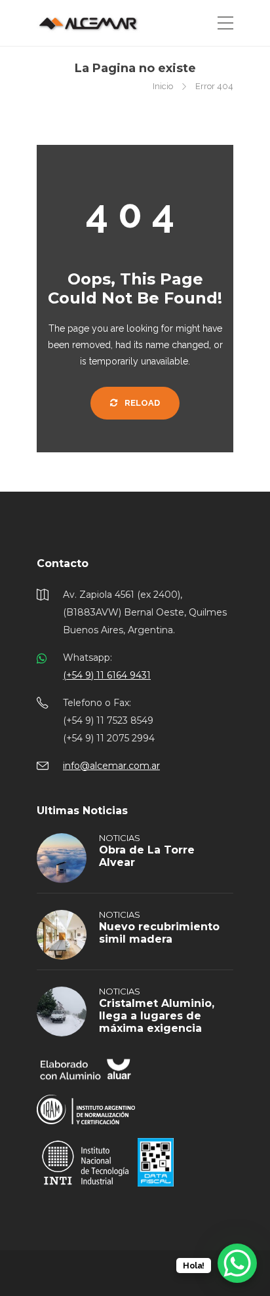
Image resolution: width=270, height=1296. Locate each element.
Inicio (163, 86)
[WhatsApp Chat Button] (237, 1263)
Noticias (119, 838)
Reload (141, 403)
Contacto (62, 563)
